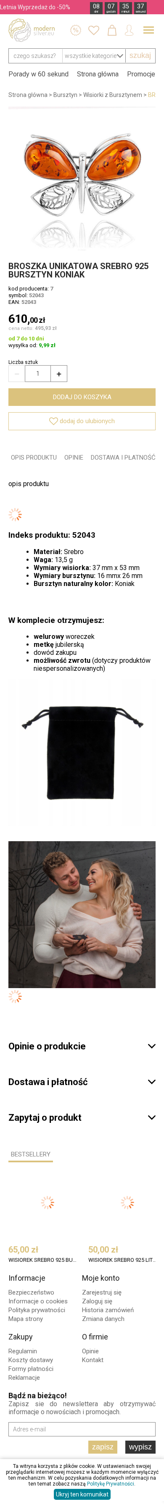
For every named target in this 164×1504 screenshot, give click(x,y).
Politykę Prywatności (110, 1484)
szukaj (140, 55)
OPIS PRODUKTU (34, 457)
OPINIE (73, 457)
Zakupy (20, 1336)
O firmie (95, 1336)
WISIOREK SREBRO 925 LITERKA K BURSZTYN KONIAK (123, 1260)
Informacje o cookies (38, 1301)
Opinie (90, 1351)
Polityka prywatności (36, 1310)
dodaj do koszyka (82, 397)
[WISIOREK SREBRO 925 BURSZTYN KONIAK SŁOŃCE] (47, 1202)
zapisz (103, 1447)
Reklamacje (24, 1377)
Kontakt (92, 1360)
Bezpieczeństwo (31, 1292)
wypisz (140, 1447)
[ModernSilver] (31, 30)
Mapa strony (25, 1319)
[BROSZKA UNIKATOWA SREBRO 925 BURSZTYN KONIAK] (82, 180)
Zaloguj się (97, 1301)
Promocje (141, 74)
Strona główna (98, 74)
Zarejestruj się (102, 1292)
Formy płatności (30, 1369)
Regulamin (22, 1351)
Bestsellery (30, 1154)
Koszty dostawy (30, 1360)
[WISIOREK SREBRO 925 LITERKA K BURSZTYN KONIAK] (127, 1202)
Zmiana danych (103, 1319)
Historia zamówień (108, 1310)
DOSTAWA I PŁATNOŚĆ (123, 457)
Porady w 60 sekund (38, 74)
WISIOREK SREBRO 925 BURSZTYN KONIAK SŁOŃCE (43, 1260)
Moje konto (100, 1278)
